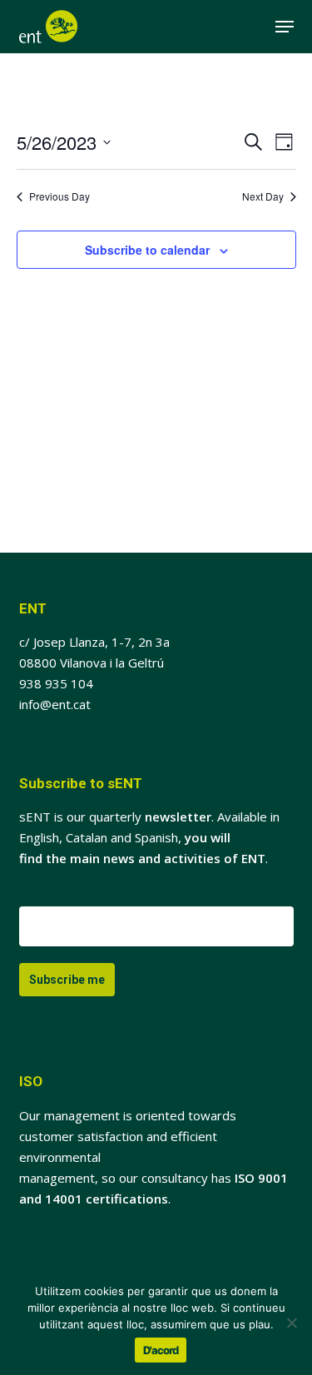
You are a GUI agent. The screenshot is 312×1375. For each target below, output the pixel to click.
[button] (284, 26)
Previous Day (59, 196)
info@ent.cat (55, 704)
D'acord (160, 1350)
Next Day (263, 196)
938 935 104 (56, 683)
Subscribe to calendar (147, 249)
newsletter (178, 816)
